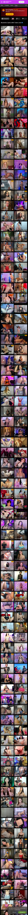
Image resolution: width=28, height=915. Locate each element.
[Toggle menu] (1, 2)
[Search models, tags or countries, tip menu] (26, 5)
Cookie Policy (17, 909)
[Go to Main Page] (8, 1)
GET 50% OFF (10, 14)
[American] (13, 18)
